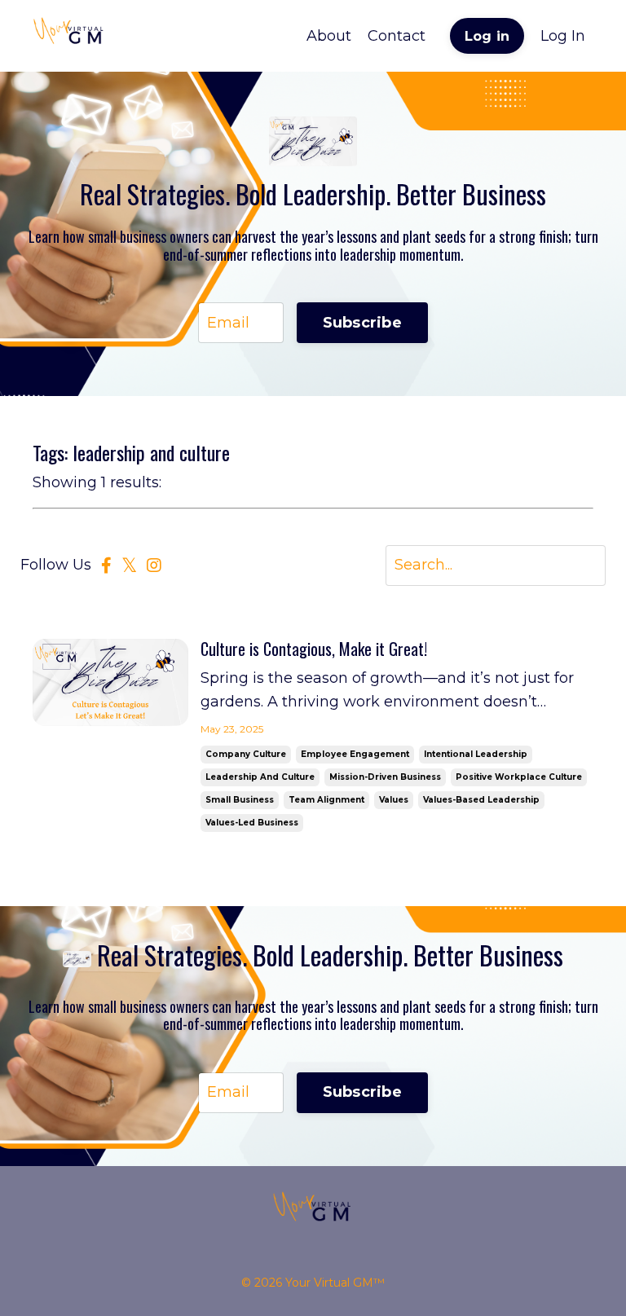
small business (239, 799)
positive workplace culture (519, 777)
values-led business (251, 822)
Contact (396, 36)
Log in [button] (487, 36)
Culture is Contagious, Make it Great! (314, 648)
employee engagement (355, 754)
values (393, 799)
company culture (245, 754)
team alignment (326, 799)
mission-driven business (385, 777)
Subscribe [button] (362, 323)
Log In (562, 36)
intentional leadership (475, 754)
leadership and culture (260, 777)
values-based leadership (481, 799)
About (328, 36)
